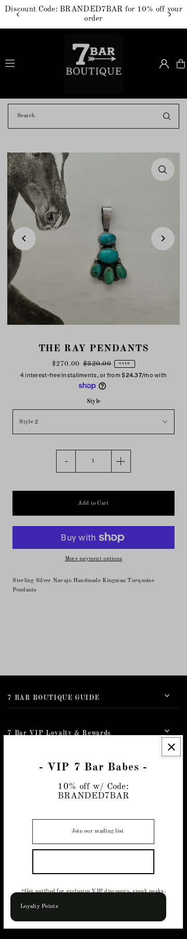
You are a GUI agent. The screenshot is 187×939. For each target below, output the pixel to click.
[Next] (169, 14)
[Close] (172, 747)
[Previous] (18, 14)
